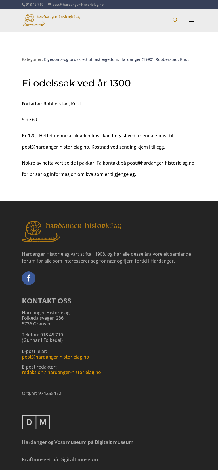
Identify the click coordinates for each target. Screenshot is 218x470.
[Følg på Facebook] (28, 278)
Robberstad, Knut (172, 59)
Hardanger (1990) (136, 59)
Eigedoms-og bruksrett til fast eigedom (81, 59)
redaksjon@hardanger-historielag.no (61, 372)
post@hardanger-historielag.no (55, 357)
